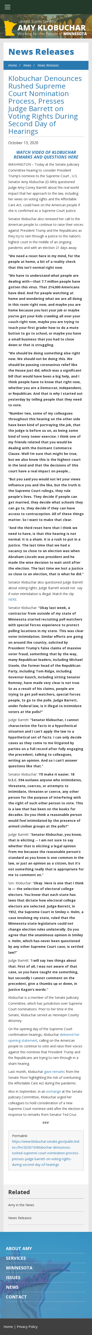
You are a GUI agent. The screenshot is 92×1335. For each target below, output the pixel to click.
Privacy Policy (27, 1326)
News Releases (41, 51)
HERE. (12, 599)
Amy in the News (21, 1205)
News (27, 65)
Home (12, 65)
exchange (53, 1091)
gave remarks (54, 1071)
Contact (16, 1297)
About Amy (19, 1248)
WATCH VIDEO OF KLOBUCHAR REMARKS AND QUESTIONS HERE (46, 154)
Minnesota (19, 1268)
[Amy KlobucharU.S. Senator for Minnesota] (46, 28)
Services (16, 1258)
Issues (13, 1277)
